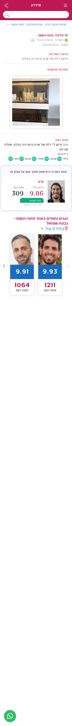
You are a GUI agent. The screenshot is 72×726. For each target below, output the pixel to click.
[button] (4, 265)
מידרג (36, 5)
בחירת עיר (54, 229)
